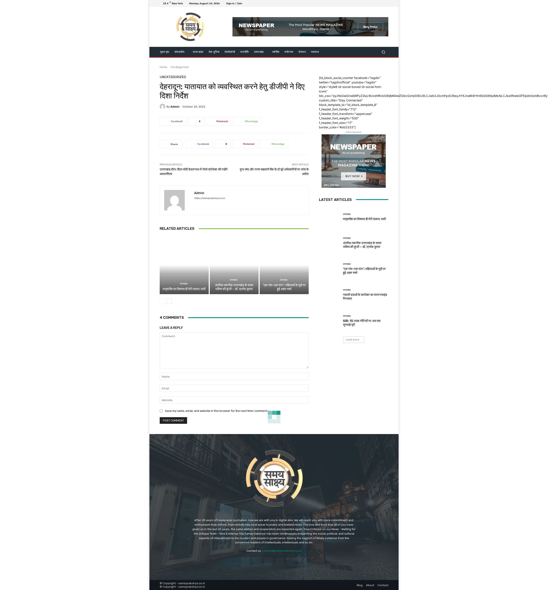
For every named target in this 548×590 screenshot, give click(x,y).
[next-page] (169, 301)
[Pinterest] (279, 561)
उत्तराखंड (184, 284)
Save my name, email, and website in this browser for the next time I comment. (216, 410)
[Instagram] (370, 3)
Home (163, 67)
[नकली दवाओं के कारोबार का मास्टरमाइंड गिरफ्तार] (329, 294)
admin (175, 106)
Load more (352, 339)
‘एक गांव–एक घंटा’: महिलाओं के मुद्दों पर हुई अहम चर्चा (284, 287)
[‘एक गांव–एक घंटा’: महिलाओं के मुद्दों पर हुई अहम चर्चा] (284, 265)
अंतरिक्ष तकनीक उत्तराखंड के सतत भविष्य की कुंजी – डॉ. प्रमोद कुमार (234, 287)
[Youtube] (385, 3)
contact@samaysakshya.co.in (282, 550)
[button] (383, 52)
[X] (375, 3)
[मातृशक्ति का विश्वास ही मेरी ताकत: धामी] (184, 265)
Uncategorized (180, 67)
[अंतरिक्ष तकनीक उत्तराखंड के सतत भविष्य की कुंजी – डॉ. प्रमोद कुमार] (234, 265)
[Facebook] (365, 3)
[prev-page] (162, 301)
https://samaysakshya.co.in (209, 198)
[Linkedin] (268, 561)
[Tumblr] (291, 561)
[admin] (163, 106)
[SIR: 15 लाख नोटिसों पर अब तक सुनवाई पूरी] (329, 320)
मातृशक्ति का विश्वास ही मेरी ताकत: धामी (184, 289)
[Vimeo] (380, 3)
